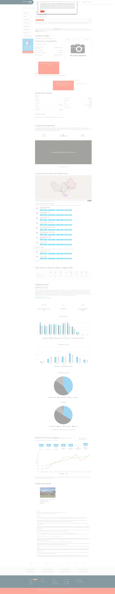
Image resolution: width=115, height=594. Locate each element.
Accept (42, 11)
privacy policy (67, 8)
